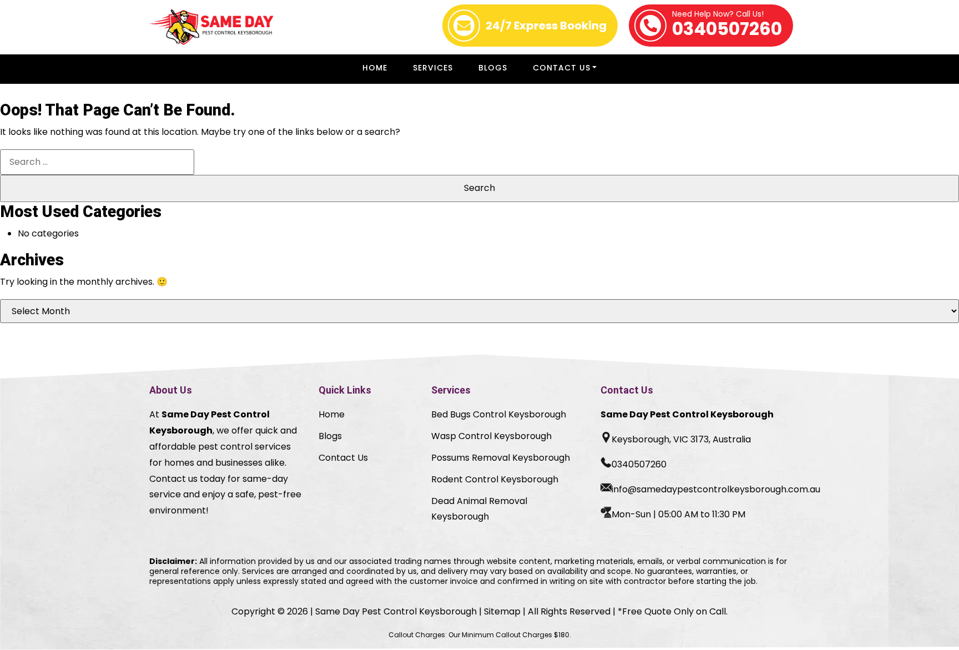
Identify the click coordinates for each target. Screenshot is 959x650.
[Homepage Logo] (211, 27)
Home (374, 67)
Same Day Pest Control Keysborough (396, 611)
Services (433, 67)
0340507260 (727, 26)
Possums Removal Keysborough (500, 457)
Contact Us (561, 67)
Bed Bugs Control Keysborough (498, 414)
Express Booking (546, 25)
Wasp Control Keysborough (491, 436)
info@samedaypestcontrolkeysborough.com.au (716, 489)
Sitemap (502, 611)
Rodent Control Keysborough (494, 479)
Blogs (492, 67)
